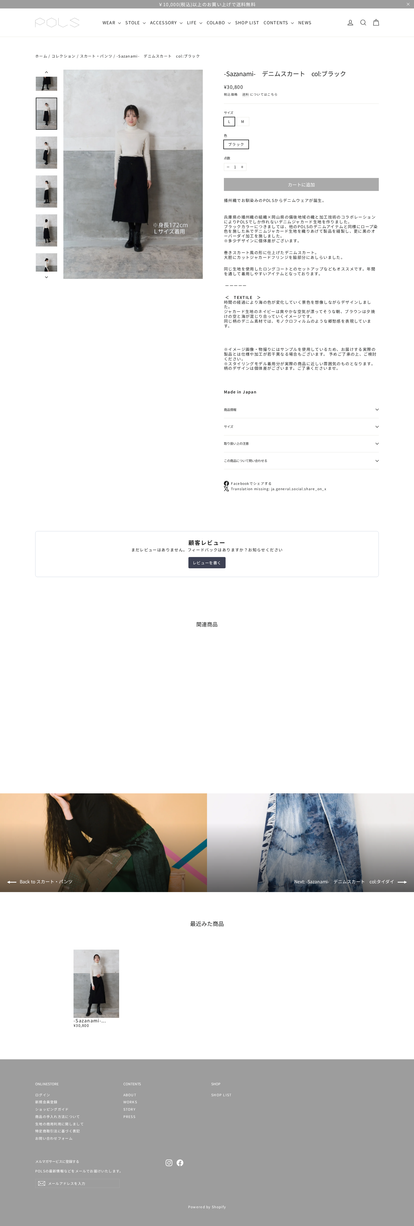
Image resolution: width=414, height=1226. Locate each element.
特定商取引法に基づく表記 (57, 1130)
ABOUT (130, 1094)
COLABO (216, 22)
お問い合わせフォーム (54, 1138)
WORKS (130, 1101)
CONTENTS (277, 22)
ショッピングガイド (52, 1109)
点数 (227, 158)
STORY (129, 1109)
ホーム (41, 56)
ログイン (42, 1094)
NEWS (304, 22)
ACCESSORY (164, 22)
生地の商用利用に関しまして (59, 1123)
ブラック (236, 144)
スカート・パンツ (96, 56)
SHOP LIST (247, 22)
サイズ (228, 113)
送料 (245, 94)
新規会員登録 (46, 1101)
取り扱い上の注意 (236, 443)
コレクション (64, 56)
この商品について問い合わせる (245, 460)
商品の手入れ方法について (57, 1116)
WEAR (110, 22)
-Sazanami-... (90, 1020)
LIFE (192, 22)
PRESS (129, 1116)
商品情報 (230, 409)
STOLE (133, 22)
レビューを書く (207, 562)
